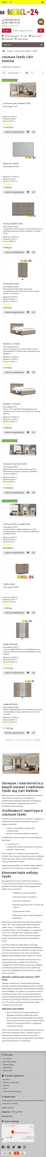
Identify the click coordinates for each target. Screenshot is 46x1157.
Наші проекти (23, 39)
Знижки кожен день (11, 1082)
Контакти (6, 1079)
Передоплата (8, 1064)
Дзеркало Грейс (11, 163)
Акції (25, 36)
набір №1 (16, 950)
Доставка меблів (10, 1062)
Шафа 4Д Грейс (10, 644)
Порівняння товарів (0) (11, 67)
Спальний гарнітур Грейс (15, 464)
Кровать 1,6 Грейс (11, 344)
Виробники (7, 1067)
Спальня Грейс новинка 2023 (17, 103)
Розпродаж (9, 39)
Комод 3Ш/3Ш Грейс (13, 223)
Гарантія (6, 1085)
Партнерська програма (12, 1091)
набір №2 (25, 950)
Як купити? (7, 1059)
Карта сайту (7, 1070)
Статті (5, 1088)
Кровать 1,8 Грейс (11, 404)
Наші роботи (36, 36)
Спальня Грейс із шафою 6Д (16, 524)
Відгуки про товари (11, 36)
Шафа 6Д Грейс (10, 704)
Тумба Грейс (9, 584)
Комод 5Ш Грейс (11, 283)
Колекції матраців (34, 970)
